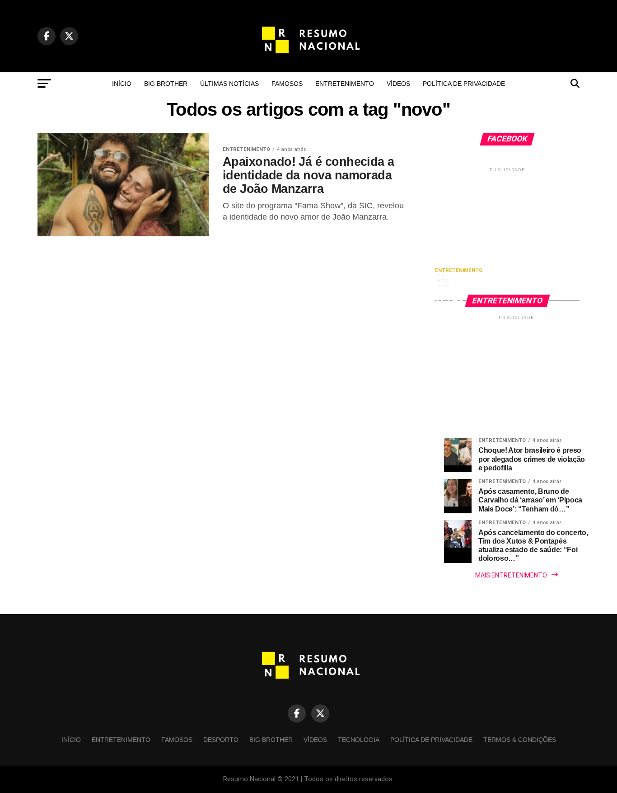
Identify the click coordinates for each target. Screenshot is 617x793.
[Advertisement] (507, 230)
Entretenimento (344, 83)
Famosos (287, 83)
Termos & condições (519, 739)
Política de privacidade (464, 83)
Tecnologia (358, 739)
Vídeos (398, 83)
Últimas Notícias (229, 83)
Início (121, 83)
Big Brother (165, 83)
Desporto (220, 739)
